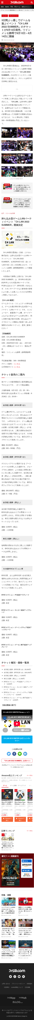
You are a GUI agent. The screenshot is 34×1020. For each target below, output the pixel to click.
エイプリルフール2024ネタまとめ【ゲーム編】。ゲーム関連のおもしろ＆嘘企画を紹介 (8, 910)
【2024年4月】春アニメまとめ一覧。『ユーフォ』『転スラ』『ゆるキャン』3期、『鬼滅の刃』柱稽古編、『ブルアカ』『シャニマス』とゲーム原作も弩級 (8, 931)
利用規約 (29, 984)
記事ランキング (8, 830)
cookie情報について (17, 987)
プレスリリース (14, 16)
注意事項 (6, 987)
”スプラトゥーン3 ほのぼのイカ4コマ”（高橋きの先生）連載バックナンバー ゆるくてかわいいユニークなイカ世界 (8, 845)
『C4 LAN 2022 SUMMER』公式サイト (17, 761)
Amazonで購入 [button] (8, 819)
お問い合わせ (6, 984)
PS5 (11, 7)
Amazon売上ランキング (12, 775)
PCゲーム (17, 7)
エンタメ (27, 10)
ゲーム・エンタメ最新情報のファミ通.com (12, 10)
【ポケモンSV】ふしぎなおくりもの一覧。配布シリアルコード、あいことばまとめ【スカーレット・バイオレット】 (25, 952)
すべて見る (29, 775)
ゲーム (5, 785)
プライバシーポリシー (18, 984)
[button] (27, 865)
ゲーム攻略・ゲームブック (18, 785)
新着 (2, 7)
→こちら (16, 363)
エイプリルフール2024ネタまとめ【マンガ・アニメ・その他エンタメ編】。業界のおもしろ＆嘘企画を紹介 (25, 931)
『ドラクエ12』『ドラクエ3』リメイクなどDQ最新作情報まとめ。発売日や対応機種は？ (8, 952)
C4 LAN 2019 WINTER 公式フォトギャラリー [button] (17, 739)
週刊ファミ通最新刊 (10, 856)
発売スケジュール (27, 7)
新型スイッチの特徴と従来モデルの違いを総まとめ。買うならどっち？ (25, 910)
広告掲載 (27, 987)
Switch (7, 7)
